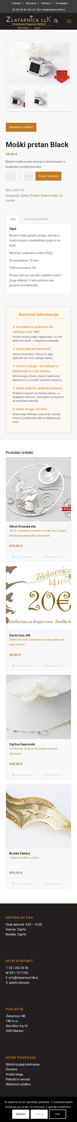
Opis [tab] (13, 219)
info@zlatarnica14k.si (54, 9)
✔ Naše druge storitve (30, 409)
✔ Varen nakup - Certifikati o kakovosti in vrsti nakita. (35, 368)
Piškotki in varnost (18, 1079)
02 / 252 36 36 (18, 968)
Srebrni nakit (49, 195)
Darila (24, 195)
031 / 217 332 (19, 972)
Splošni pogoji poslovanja (23, 1064)
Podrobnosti (53, 557)
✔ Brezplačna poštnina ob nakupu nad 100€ (33, 329)
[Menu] (69, 21)
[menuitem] (16, 3)
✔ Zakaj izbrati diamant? (32, 349)
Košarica (45, 3)
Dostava (11, 1069)
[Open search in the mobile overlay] (56, 21)
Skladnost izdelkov (18, 1084)
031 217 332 (34, 9)
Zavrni (39, 1114)
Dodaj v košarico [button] (24, 557)
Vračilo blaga (14, 1074)
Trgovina (16, 3)
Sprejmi (20, 1114)
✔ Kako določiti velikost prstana (37, 388)
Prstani (34, 195)
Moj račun (31, 3)
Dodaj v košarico (48, 176)
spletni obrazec (19, 982)
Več (57, 1114)
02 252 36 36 (19, 9)
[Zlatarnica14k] (32, 21)
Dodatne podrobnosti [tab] (36, 219)
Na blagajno (62, 3)
